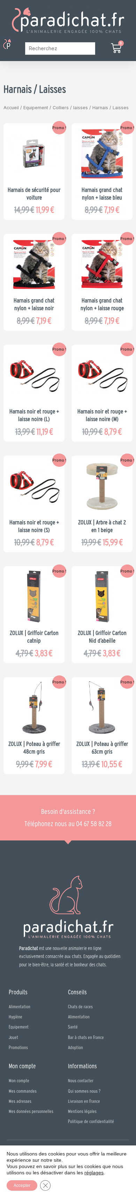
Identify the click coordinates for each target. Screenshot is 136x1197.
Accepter (22, 1185)
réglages (94, 1172)
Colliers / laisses (70, 107)
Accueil (11, 107)
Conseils (77, 992)
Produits (18, 992)
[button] (17, 45)
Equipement (35, 107)
